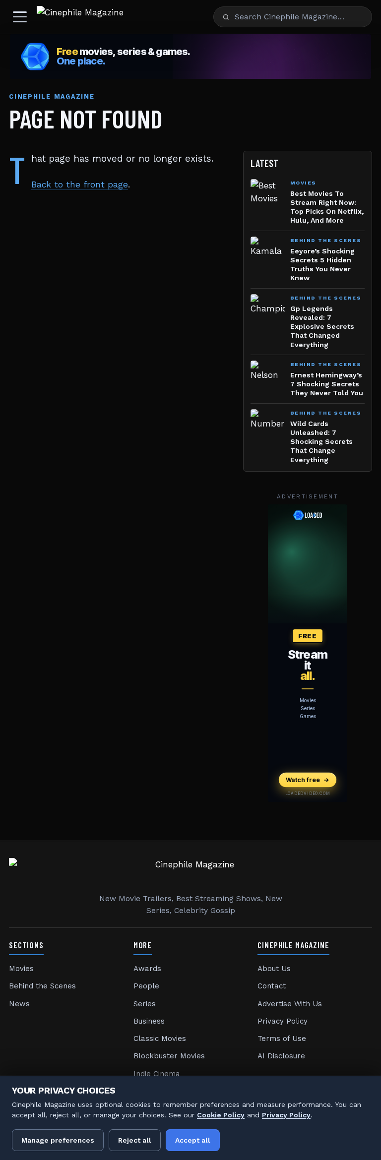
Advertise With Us (289, 1003)
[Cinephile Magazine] (80, 17)
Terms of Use (281, 1038)
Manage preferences (57, 1140)
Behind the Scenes (42, 985)
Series (144, 1003)
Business (149, 1021)
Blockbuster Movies (169, 1055)
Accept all (192, 1140)
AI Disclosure (281, 1055)
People (146, 985)
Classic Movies (159, 1038)
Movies (21, 968)
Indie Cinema (156, 1073)
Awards (147, 968)
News (19, 1003)
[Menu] (20, 17)
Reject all (134, 1140)
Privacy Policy (282, 1021)
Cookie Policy (221, 1115)
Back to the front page (79, 184)
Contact (271, 985)
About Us (274, 968)
